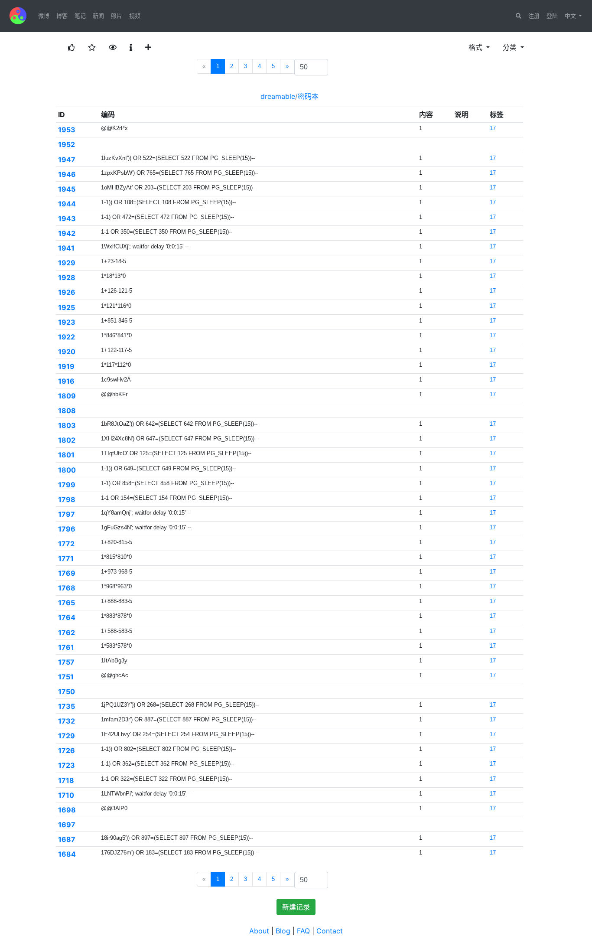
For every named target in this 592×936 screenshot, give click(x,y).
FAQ (303, 930)
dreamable (277, 96)
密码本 (308, 96)
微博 (43, 16)
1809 (67, 395)
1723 (66, 765)
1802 (66, 440)
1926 (66, 292)
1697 (66, 824)
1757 (66, 662)
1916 (66, 381)
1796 (66, 529)
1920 (66, 351)
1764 (66, 617)
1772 (66, 543)
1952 (66, 144)
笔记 (80, 16)
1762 (66, 632)
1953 (66, 129)
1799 (66, 484)
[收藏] (91, 47)
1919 (66, 366)
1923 (66, 322)
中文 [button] (571, 16)
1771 (66, 558)
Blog (283, 930)
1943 (67, 218)
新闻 (98, 16)
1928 (66, 277)
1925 (66, 307)
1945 (66, 189)
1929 (66, 262)
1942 (66, 233)
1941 (66, 248)
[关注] (112, 47)
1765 (66, 602)
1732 (66, 721)
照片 (116, 16)
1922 (66, 337)
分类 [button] (511, 47)
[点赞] (71, 47)
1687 (66, 839)
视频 (134, 16)
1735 (66, 706)
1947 (66, 159)
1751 (66, 676)
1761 (66, 647)
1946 (67, 174)
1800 (67, 470)
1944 (67, 203)
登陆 (552, 16)
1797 (66, 514)
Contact (329, 930)
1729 (66, 735)
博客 (62, 16)
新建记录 (296, 907)
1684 (67, 854)
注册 (534, 16)
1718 (66, 780)
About (259, 930)
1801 (66, 454)
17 (493, 128)
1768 (66, 588)
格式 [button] (476, 47)
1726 (66, 750)
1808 (67, 410)
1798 (66, 499)
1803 (67, 425)
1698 (67, 810)
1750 (66, 691)
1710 (66, 795)
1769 (66, 573)
